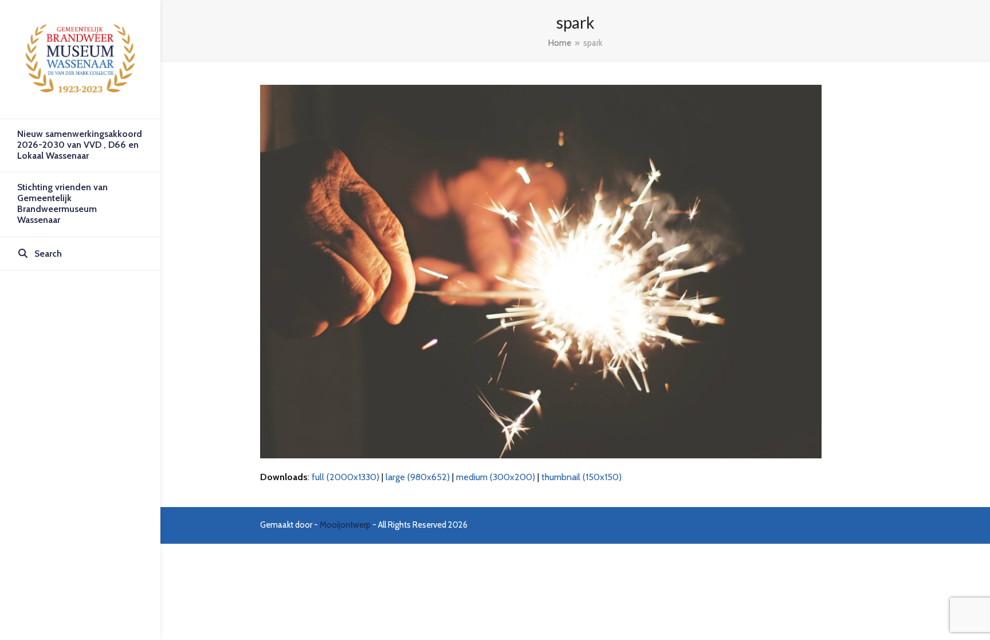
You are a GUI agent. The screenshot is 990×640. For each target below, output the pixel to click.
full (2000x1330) (345, 477)
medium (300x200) (495, 477)
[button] (80, 253)
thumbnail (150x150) (581, 477)
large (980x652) (418, 477)
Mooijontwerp (345, 525)
